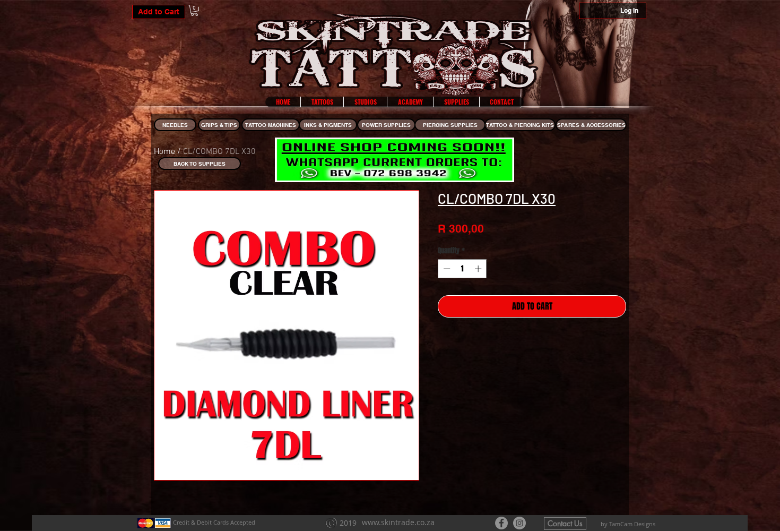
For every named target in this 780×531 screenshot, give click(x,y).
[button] (194, 10)
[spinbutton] (462, 269)
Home (164, 152)
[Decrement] (445, 269)
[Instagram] (519, 523)
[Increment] (479, 269)
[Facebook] (501, 523)
